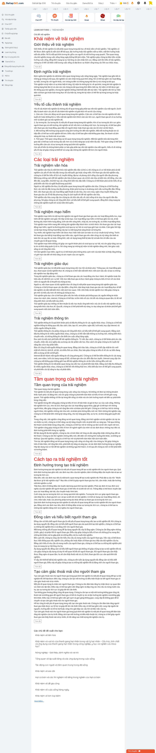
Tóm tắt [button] (38, 67)
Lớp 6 (86, 9)
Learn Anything (10, 52)
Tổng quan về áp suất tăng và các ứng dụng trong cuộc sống (65, 658)
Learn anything (41, 30)
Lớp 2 (45, 9)
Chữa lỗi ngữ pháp (11, 33)
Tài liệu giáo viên (11, 29)
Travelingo (9, 71)
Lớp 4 (65, 9)
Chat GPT (8, 24)
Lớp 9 (117, 9)
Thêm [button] (112, 3)
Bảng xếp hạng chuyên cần (14, 66)
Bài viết (7, 38)
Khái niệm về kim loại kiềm (48, 696)
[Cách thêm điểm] (127, 3)
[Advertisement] (140, 47)
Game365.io (87, 3)
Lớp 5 (76, 9)
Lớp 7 (96, 9)
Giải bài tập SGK (39, 3)
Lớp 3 (55, 9)
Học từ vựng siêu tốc (11, 57)
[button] (151, 3)
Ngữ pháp (8, 43)
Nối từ (7, 76)
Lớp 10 (127, 9)
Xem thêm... (39, 701)
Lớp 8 (106, 9)
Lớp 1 (35, 9)
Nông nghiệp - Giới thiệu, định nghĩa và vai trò (57, 652)
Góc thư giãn (71, 3)
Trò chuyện (56, 3)
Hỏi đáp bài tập (10, 19)
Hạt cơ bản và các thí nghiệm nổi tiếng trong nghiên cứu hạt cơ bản (67, 677)
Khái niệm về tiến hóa (45, 635)
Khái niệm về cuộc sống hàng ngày (52, 689)
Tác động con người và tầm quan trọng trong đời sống (61, 665)
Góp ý (100, 3)
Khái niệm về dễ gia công (47, 683)
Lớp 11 (138, 9)
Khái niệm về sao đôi (45, 671)
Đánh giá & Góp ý (11, 47)
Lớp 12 (149, 9)
